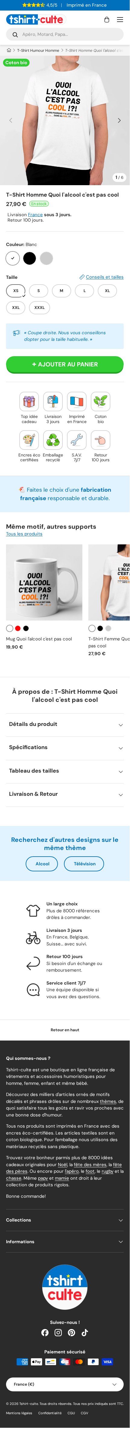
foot (90, 1171)
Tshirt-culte (28, 1404)
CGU (71, 1413)
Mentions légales (19, 1413)
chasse (13, 1178)
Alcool (42, 864)
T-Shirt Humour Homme (38, 50)
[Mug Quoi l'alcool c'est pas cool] (44, 582)
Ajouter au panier (68, 364)
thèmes (108, 1101)
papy (43, 1178)
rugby (107, 1171)
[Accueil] (8, 50)
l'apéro (72, 1171)
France (35, 215)
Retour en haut (65, 1029)
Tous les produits (24, 534)
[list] (65, 120)
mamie (62, 1178)
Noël (62, 1165)
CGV (84, 1413)
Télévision (85, 864)
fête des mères (90, 1165)
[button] (106, 19)
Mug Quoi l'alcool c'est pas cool (39, 639)
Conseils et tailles (105, 277)
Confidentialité (50, 1413)
